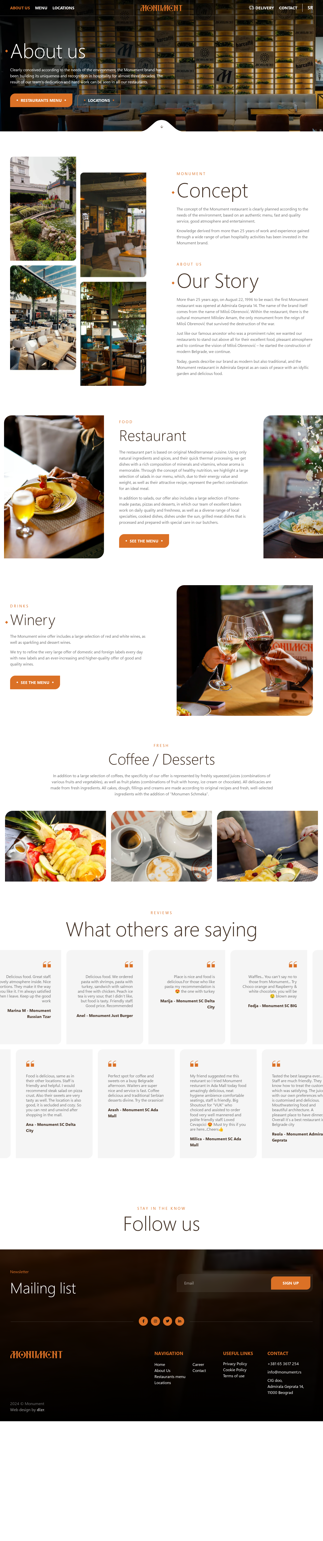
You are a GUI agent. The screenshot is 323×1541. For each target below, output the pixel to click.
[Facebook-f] (143, 1321)
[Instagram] (155, 1321)
